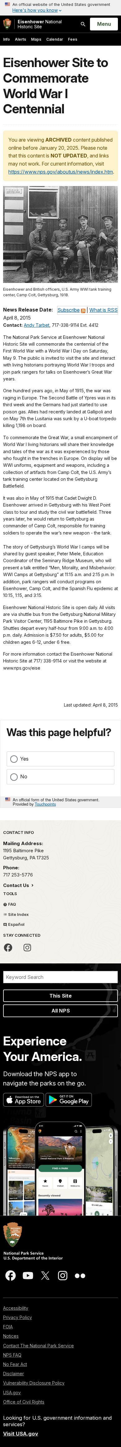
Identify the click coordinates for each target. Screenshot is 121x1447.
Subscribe (68, 310)
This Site (60, 996)
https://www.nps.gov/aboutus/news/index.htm (60, 172)
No (23, 776)
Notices (11, 1336)
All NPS (61, 1011)
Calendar (54, 39)
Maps (36, 39)
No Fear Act (15, 1364)
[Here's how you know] (60, 8)
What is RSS (103, 310)
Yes (24, 759)
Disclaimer (13, 1373)
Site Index (18, 914)
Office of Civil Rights (23, 1401)
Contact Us (16, 885)
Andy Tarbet (36, 325)
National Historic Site (40, 24)
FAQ (11, 904)
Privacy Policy (17, 1317)
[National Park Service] (7, 24)
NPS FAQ (12, 1355)
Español (16, 924)
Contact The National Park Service (38, 1345)
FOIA (8, 1326)
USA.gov (12, 1392)
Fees (72, 39)
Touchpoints (45, 804)
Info (6, 39)
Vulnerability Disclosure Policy (34, 1383)
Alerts (20, 39)
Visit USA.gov (20, 1434)
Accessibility (15, 1308)
